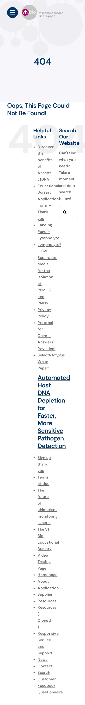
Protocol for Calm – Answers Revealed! (46, 335)
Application (48, 587)
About (43, 581)
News (42, 659)
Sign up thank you (44, 464)
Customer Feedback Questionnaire (50, 686)
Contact (45, 666)
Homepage (47, 574)
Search (44, 672)
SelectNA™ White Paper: (51, 401)
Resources (47, 601)
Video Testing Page (44, 562)
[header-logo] (42, 6)
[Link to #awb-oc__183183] (12, 12)
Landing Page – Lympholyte (48, 231)
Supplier (45, 594)
